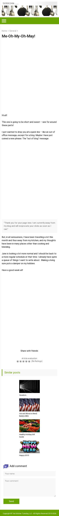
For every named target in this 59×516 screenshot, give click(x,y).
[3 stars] (23, 361)
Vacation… (23, 395)
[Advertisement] (29, 80)
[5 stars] (29, 361)
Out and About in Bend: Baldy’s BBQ (28, 414)
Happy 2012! (24, 455)
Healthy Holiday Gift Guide (27, 435)
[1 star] (18, 361)
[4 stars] (26, 361)
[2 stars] (20, 361)
